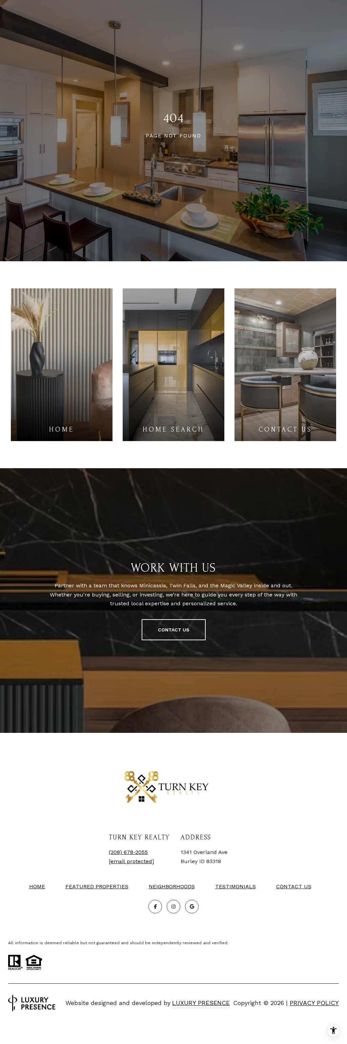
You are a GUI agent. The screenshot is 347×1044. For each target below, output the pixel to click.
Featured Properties (96, 886)
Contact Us (293, 886)
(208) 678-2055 (128, 852)
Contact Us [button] (173, 629)
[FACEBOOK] (155, 906)
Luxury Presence (201, 1002)
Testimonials (235, 886)
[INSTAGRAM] (173, 906)
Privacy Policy (314, 1002)
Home (37, 886)
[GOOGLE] (192, 906)
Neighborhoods (172, 886)
